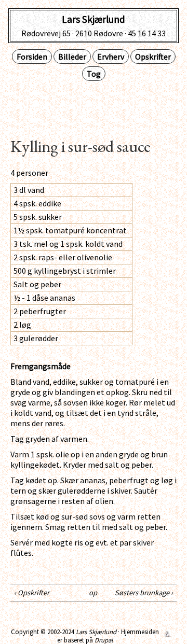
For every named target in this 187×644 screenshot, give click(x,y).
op (92, 592)
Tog (94, 73)
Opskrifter (153, 56)
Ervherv (110, 56)
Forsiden (32, 56)
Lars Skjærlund (96, 631)
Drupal (104, 640)
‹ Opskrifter (31, 592)
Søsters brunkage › (143, 592)
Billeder (72, 56)
